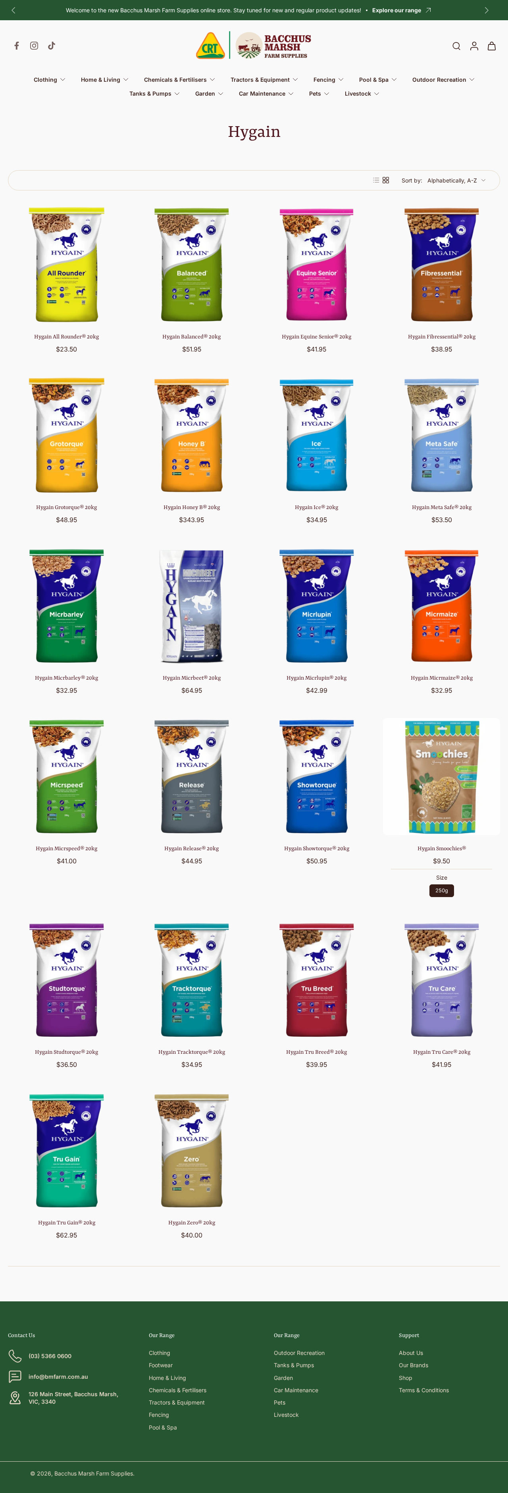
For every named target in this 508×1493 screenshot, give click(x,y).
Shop (405, 1377)
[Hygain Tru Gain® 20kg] (66, 1150)
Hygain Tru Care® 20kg (441, 1052)
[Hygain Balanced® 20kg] (191, 264)
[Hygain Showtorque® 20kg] (316, 776)
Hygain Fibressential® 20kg (441, 337)
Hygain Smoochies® (442, 848)
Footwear (161, 1365)
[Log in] (474, 46)
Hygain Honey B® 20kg (192, 507)
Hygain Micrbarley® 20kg (66, 678)
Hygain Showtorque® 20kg (316, 848)
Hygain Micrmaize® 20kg (442, 678)
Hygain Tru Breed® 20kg (316, 1052)
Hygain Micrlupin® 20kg (316, 678)
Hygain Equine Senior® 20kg (316, 337)
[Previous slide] (13, 10)
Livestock (286, 1414)
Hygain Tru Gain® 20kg (66, 1223)
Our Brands (413, 1365)
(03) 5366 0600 (50, 1356)
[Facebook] (16, 45)
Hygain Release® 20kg (191, 848)
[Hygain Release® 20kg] (191, 776)
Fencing (159, 1414)
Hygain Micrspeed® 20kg (66, 848)
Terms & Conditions (424, 1390)
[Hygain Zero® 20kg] (191, 1150)
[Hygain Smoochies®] (441, 776)
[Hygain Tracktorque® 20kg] (191, 980)
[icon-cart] (491, 46)
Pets (279, 1402)
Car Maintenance (296, 1390)
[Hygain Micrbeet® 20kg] (191, 606)
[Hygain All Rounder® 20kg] (66, 264)
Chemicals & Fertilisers (177, 1390)
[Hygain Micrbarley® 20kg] (66, 606)
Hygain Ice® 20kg (316, 507)
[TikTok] (51, 45)
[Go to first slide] (486, 10)
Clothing (159, 1352)
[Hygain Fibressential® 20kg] (441, 264)
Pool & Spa (163, 1427)
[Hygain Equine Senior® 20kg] (316, 264)
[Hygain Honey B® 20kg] (191, 435)
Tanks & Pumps (294, 1365)
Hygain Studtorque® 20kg (66, 1052)
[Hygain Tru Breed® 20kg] (316, 980)
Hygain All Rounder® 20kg (66, 337)
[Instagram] (34, 45)
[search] (456, 46)
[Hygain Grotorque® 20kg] (66, 435)
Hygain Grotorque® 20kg (66, 507)
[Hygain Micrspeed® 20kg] (66, 776)
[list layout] (376, 180)
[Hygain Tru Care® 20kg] (441, 980)
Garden (283, 1377)
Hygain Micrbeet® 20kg (192, 678)
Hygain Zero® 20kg (191, 1223)
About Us (411, 1352)
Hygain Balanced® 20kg (191, 337)
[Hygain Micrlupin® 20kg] (316, 606)
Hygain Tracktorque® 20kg (191, 1052)
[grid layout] (386, 180)
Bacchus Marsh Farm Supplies (93, 1473)
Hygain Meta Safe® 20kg (441, 507)
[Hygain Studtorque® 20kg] (66, 980)
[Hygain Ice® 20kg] (316, 435)
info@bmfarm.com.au (58, 1376)
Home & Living (167, 1377)
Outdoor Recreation (299, 1352)
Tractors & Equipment (177, 1402)
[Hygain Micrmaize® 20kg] (441, 606)
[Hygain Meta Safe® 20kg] (441, 435)
